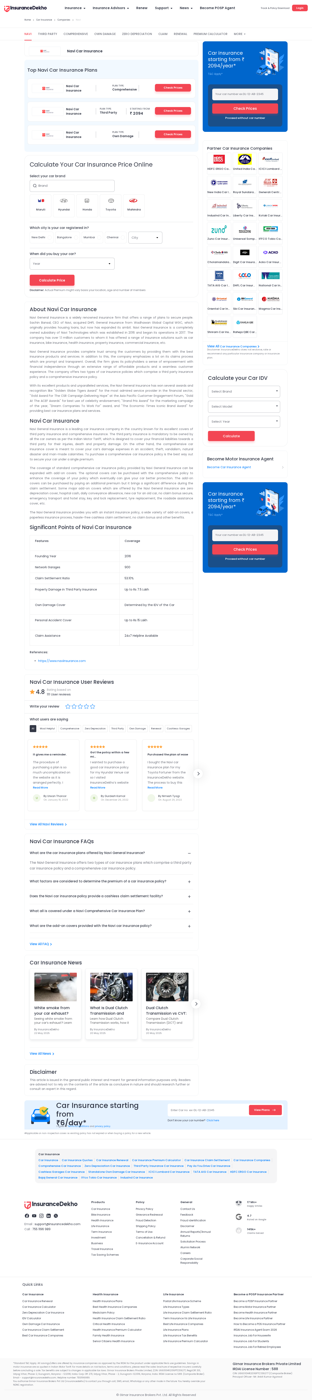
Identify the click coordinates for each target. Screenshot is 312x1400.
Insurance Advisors (109, 8)
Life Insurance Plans (176, 1330)
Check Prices (173, 88)
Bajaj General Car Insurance (57, 1178)
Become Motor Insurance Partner (255, 1307)
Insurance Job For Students (251, 1341)
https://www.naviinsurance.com (62, 661)
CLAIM (162, 34)
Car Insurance (48, 1160)
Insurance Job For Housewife (252, 1335)
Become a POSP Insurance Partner (255, 1301)
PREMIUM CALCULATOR (211, 34)
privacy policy (102, 1126)
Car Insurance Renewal (112, 1160)
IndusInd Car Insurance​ (136, 1178)
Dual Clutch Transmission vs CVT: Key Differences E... (166, 1010)
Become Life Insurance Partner (253, 1318)
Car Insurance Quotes (77, 1160)
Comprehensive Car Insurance (59, 1166)
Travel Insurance (102, 1249)
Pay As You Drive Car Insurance (208, 1166)
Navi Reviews (53, 824)
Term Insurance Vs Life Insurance (184, 1318)
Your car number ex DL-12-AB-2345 (239, 94)
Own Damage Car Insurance (41, 1324)
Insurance (73, 8)
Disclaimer (187, 1226)
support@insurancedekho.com (57, 1224)
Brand (43, 185)
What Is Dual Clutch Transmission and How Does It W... (109, 1010)
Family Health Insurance (108, 1335)
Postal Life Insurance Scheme (182, 1301)
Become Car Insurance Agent (229, 467)
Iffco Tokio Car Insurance (99, 1178)
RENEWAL (180, 34)
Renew (142, 8)
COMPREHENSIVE (75, 34)
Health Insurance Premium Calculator (117, 1330)
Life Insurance (100, 1226)
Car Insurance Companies (238, 346)
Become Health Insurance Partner (255, 1312)
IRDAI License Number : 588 (255, 1369)
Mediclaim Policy (104, 1312)
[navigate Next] (198, 774)
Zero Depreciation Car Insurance (107, 1166)
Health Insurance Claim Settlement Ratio (119, 1318)
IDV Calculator (31, 1318)
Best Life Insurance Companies (183, 1324)
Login (300, 8)
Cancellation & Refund (150, 1237)
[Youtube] (34, 1216)
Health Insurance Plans (107, 1301)
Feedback (186, 1214)
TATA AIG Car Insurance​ (209, 1172)
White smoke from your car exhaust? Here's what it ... (52, 1010)
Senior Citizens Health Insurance (113, 1341)
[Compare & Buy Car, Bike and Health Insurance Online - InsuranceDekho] (25, 9)
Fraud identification (193, 1220)
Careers (185, 1253)
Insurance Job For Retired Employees (257, 1347)
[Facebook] (27, 1216)
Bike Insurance (100, 1214)
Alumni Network (190, 1247)
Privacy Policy (144, 1209)
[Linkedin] (48, 1216)
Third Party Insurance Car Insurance (159, 1166)
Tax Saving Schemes (105, 1255)
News (184, 8)
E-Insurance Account (149, 1243)
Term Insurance (101, 1232)
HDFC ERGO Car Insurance (248, 1172)
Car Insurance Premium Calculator (156, 1160)
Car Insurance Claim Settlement (207, 1160)
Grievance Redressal (149, 1214)
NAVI (28, 34)
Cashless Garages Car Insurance (61, 1172)
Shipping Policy (146, 1226)
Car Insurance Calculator (39, 1307)
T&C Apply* (215, 74)
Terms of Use (144, 1232)
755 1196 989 (41, 1229)
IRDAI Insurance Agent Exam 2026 (255, 1330)
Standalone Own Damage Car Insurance (116, 1172)
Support (162, 8)
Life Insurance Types (176, 1307)
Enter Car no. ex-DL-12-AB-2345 (192, 1110)
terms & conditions (78, 1126)
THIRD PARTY (47, 34)
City (135, 237)
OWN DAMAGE (105, 34)
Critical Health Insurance (109, 1324)
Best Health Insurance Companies (115, 1307)
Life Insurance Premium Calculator (185, 1341)
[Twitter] (55, 1216)
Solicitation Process (193, 1241)
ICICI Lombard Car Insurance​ (169, 1172)
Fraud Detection (146, 1220)
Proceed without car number (245, 118)
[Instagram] (41, 1216)
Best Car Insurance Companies (42, 1335)
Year (36, 263)
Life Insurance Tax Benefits (180, 1335)
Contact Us (187, 1209)
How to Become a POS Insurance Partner (259, 1324)
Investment (98, 1237)
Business (97, 1243)
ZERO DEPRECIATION (137, 34)
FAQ (45, 944)
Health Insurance (102, 1220)
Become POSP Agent (217, 8)
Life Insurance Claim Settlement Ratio (187, 1312)
